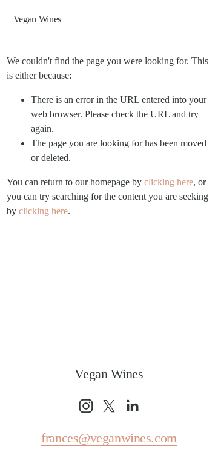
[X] (109, 406)
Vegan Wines (37, 19)
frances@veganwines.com (109, 438)
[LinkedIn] (132, 406)
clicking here (168, 182)
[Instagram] (86, 406)
